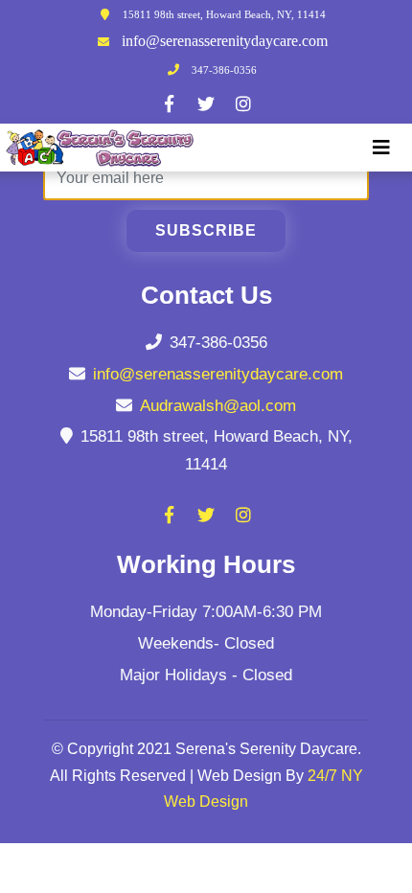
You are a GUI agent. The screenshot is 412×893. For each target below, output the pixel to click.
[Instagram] (243, 103)
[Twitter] (206, 103)
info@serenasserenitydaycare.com (225, 41)
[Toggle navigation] (381, 147)
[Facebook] (168, 103)
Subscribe (206, 230)
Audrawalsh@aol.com (218, 406)
